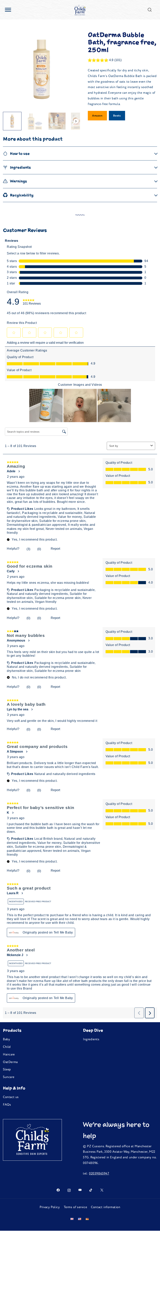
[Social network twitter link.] (101, 1190)
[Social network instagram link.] (69, 1190)
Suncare (8, 1077)
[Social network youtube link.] (80, 1190)
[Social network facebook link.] (58, 1190)
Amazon (97, 115)
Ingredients (91, 1039)
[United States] (80, 1219)
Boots (117, 115)
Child (7, 1047)
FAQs (7, 1105)
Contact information (105, 1207)
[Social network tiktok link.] (90, 1190)
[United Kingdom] (72, 1219)
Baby (6, 1039)
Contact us (11, 1097)
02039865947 (99, 1173)
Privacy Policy (50, 1207)
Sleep (7, 1069)
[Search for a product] (149, 9)
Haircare (9, 1054)
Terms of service (75, 1207)
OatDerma (10, 1062)
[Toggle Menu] (8, 9)
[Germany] (88, 1219)
